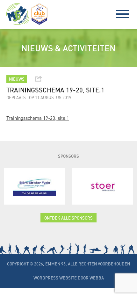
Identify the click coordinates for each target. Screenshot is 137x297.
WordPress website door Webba (68, 277)
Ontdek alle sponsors (68, 218)
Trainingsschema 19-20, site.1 (37, 118)
